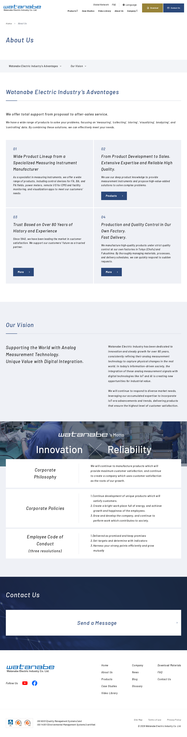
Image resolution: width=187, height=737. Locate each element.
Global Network (101, 4)
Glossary (137, 686)
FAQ (114, 4)
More (21, 271)
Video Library (104, 11)
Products (73, 11)
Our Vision (77, 66)
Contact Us (173, 8)
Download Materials (169, 665)
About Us (119, 11)
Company (132, 11)
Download (152, 8)
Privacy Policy (174, 719)
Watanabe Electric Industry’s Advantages (33, 66)
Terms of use (154, 719)
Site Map (138, 719)
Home (9, 23)
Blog (134, 679)
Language (130, 4)
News (135, 672)
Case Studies (88, 11)
